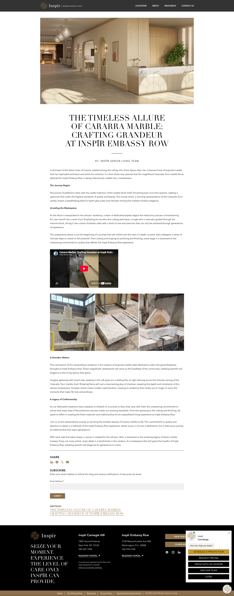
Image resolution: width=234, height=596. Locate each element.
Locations (141, 6)
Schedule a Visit (184, 544)
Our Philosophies (74, 593)
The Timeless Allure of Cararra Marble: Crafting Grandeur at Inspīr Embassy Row (87, 511)
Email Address (57, 481)
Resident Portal (88, 555)
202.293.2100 (128, 549)
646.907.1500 (85, 549)
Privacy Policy (106, 593)
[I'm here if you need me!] (227, 589)
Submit (57, 496)
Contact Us (188, 6)
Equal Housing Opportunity (129, 593)
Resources (170, 6)
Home (60, 593)
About (155, 6)
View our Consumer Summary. (90, 567)
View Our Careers (184, 536)
